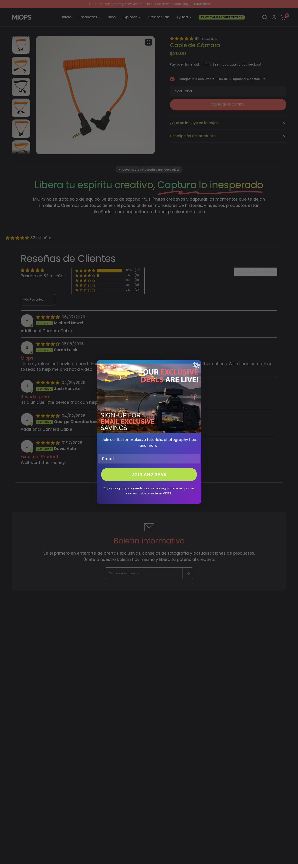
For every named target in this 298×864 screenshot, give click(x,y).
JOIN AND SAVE (149, 474)
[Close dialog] (196, 365)
